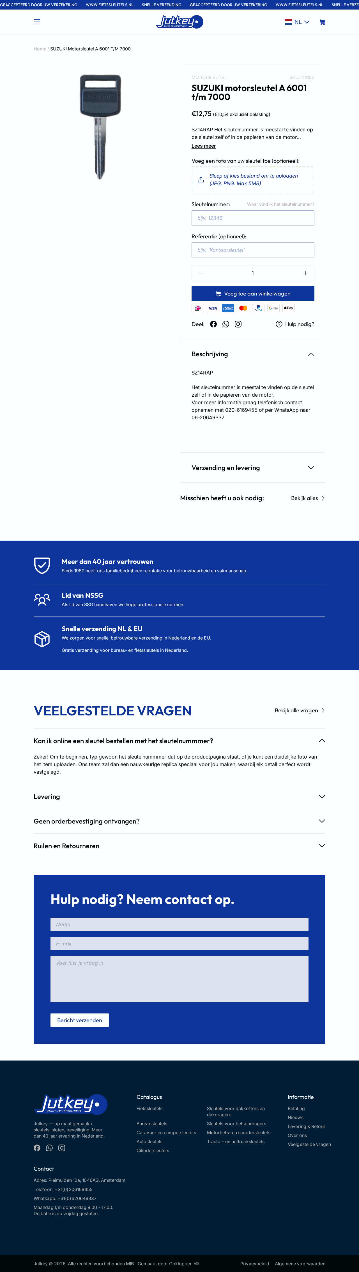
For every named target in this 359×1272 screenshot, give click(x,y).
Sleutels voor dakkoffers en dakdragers (236, 1111)
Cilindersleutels (153, 1150)
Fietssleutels (149, 1108)
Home (40, 49)
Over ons (297, 1135)
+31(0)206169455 (74, 1189)
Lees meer (204, 146)
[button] (297, 21)
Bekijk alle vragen (296, 710)
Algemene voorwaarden (300, 1263)
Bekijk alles (304, 498)
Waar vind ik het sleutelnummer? (280, 204)
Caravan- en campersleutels (166, 1132)
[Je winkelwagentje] (322, 22)
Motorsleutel (209, 77)
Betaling (296, 1108)
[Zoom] (98, 127)
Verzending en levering (226, 468)
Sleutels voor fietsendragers (236, 1123)
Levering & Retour (306, 1126)
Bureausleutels (152, 1123)
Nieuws (295, 1117)
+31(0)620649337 (77, 1198)
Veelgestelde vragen (309, 1144)
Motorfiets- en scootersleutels (238, 1132)
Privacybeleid (254, 1263)
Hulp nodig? (299, 323)
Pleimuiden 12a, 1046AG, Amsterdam (87, 1180)
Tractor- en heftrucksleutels (236, 1141)
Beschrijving (210, 354)
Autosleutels (149, 1141)
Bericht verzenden (79, 1020)
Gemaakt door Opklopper (165, 1263)
